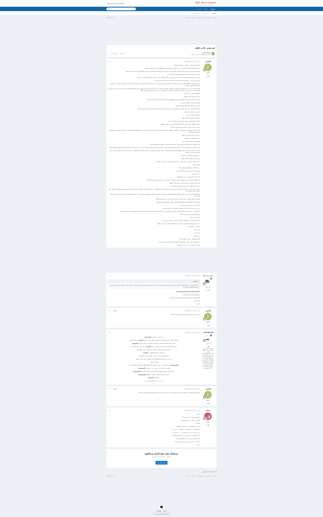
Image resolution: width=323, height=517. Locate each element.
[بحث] (108, 9)
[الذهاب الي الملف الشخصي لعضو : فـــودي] (208, 416)
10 (207, 425)
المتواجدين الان (195, 13)
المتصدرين (198, 9)
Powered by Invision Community (161, 514)
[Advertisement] (161, 32)
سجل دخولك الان (161, 462)
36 (207, 76)
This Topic (115, 9)
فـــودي (208, 410)
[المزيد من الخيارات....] (109, 62)
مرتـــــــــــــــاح (208, 275)
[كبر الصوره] (194, 291)
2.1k (207, 346)
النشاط (206, 9)
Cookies (158, 511)
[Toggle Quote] (197, 281)
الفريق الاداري (205, 13)
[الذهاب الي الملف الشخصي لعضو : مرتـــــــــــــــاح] (208, 281)
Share (122, 53)
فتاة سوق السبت (208, 332)
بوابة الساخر (194, 54)
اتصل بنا (165, 511)
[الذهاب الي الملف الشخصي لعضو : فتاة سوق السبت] (208, 338)
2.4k (207, 290)
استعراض (213, 9)
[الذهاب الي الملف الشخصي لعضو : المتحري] (213, 53)
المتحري (204, 52)
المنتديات (214, 13)
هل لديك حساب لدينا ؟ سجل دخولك (115, 3)
